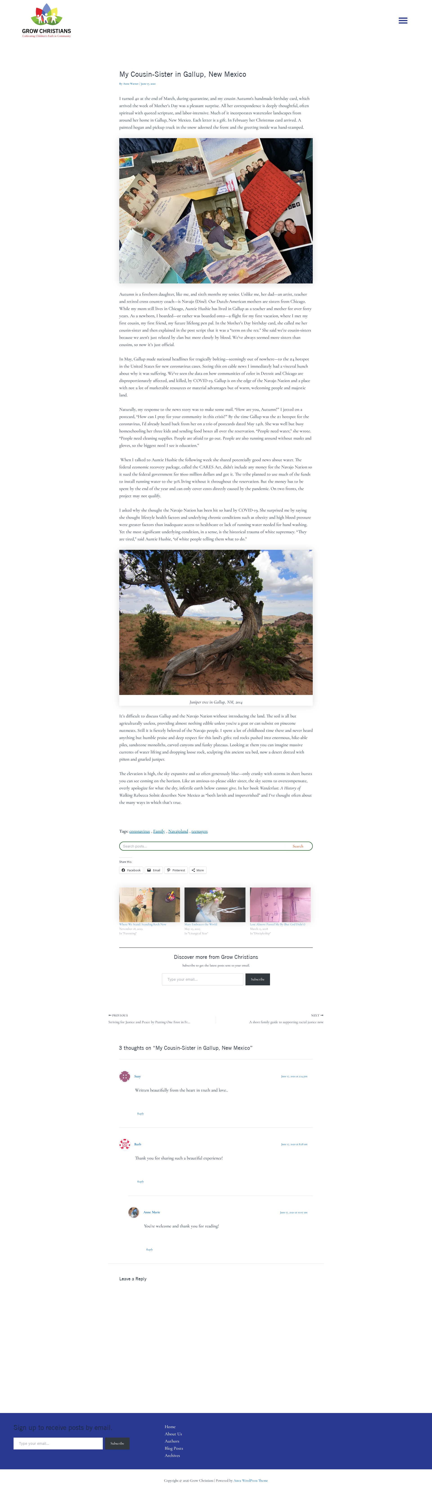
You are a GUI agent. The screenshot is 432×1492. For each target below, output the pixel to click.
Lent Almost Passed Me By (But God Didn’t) (277, 924)
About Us (173, 1434)
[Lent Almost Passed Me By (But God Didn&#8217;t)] (280, 905)
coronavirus (139, 831)
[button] (403, 20)
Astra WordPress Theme (251, 1480)
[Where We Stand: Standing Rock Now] (149, 905)
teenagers (199, 831)
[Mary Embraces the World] (214, 905)
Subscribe (258, 979)
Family (159, 831)
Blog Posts (174, 1448)
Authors (172, 1441)
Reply (140, 1113)
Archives (172, 1455)
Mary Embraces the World (200, 924)
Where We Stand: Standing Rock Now (142, 924)
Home (170, 1426)
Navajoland (178, 831)
